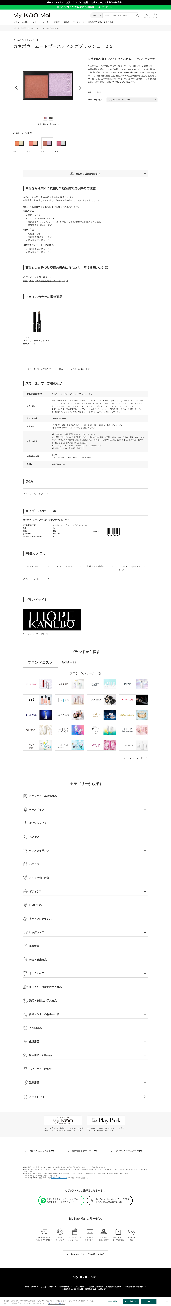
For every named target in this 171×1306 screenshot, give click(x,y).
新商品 (66, 22)
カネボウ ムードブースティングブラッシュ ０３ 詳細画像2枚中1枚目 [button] (45, 118)
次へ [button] (80, 87)
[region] (85, 1301)
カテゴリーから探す (41, 22)
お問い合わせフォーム (59, 1178)
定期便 (57, 22)
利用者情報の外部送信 (134, 1287)
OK (148, 1301)
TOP (15, 28)
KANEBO (23, 28)
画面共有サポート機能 (94, 1289)
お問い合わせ (64, 1287)
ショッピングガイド (30, 1287)
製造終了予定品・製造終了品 (100, 22)
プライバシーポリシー (57, 1303)
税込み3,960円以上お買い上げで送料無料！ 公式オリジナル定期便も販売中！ (85, 2)
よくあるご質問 (47, 1287)
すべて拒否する (131, 1301)
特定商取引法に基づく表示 (72, 1289)
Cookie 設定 (113, 1301)
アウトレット (78, 22)
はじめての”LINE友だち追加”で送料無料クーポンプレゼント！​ (85, 7)
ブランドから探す (21, 22)
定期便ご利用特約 (96, 1287)
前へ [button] (16, 87)
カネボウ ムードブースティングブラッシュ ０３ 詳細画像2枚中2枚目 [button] (51, 118)
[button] (85, 173)
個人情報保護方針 (113, 1287)
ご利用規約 (79, 1287)
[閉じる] (167, 1301)
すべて (95, 15)
